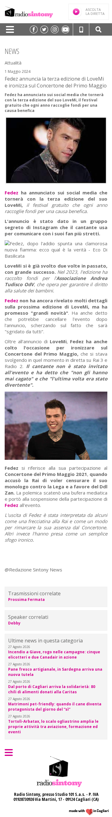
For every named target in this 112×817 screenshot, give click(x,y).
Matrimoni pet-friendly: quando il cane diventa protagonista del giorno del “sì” (54, 706)
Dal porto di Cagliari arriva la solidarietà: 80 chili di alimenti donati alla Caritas (51, 689)
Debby (14, 623)
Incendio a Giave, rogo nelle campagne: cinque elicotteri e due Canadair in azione (54, 654)
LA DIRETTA (95, 11)
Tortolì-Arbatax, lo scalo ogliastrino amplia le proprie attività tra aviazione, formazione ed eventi (53, 727)
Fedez (11, 192)
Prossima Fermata (26, 599)
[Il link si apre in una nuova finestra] (34, 29)
